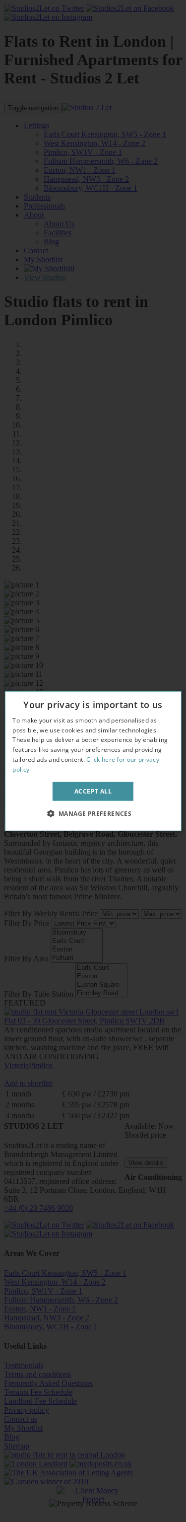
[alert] (93, 761)
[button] (93, 813)
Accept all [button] (93, 791)
